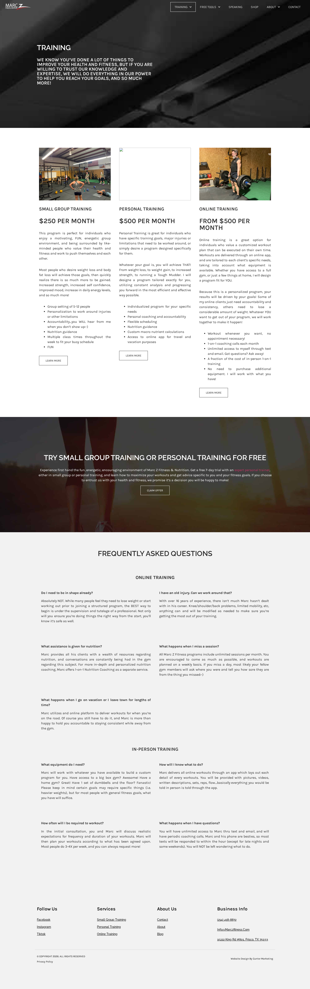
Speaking (235, 7)
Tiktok (41, 934)
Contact (294, 7)
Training (181, 7)
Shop (254, 7)
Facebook (43, 919)
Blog (160, 934)
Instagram (44, 927)
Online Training (107, 934)
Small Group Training (111, 919)
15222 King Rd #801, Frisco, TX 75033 (242, 939)
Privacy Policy (45, 961)
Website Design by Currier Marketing (252, 958)
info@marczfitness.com (233, 929)
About (271, 7)
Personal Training (109, 927)
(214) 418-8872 (226, 919)
